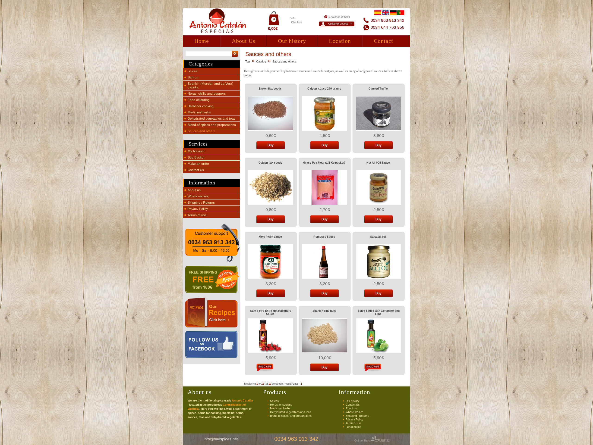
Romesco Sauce (324, 236)
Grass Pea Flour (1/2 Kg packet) (324, 162)
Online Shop (362, 440)
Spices (192, 71)
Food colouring (199, 100)
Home (201, 41)
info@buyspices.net (221, 439)
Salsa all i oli (378, 236)
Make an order (198, 163)
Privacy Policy (198, 209)
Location (340, 41)
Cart (292, 17)
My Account (196, 151)
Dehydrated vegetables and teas (211, 118)
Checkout (296, 22)
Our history (292, 41)
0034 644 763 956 (387, 27)
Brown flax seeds (270, 88)
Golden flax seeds (270, 162)
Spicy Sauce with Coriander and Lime (379, 312)
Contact (383, 41)
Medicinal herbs (199, 112)
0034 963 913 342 (387, 20)
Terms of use (197, 215)
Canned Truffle (378, 88)
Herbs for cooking (201, 106)
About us (194, 190)
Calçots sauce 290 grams (324, 88)
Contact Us (196, 170)
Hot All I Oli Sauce (378, 162)
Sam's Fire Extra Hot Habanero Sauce (270, 312)
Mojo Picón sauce (270, 236)
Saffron (193, 77)
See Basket (196, 157)
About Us (243, 41)
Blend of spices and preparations (212, 125)
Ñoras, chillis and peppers (207, 93)
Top (247, 61)
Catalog (261, 61)
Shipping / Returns (201, 202)
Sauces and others (201, 131)
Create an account (339, 16)
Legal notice (353, 427)
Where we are (198, 196)
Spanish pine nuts (324, 310)
